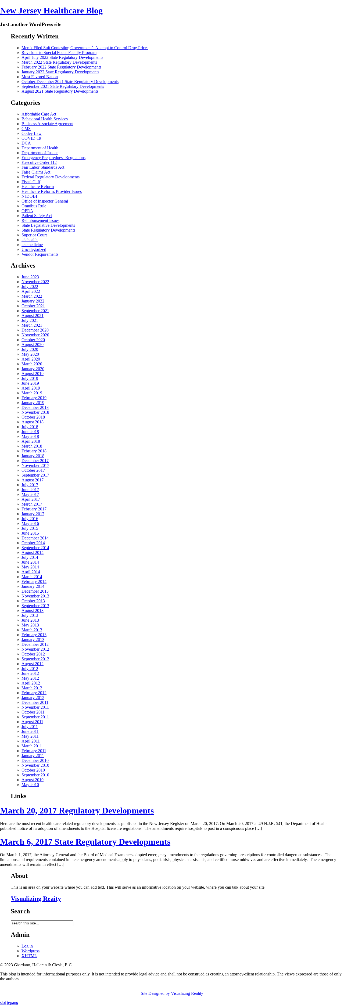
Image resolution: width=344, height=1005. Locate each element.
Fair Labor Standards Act (43, 167)
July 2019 (30, 378)
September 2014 (35, 547)
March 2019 (32, 393)
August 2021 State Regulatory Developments (60, 91)
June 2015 (30, 533)
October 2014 (33, 543)
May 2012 (30, 678)
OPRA (27, 210)
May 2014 (30, 567)
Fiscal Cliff (31, 181)
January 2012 (33, 697)
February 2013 (34, 634)
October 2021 (33, 306)
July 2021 (30, 320)
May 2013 (30, 625)
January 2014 (33, 586)
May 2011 (30, 736)
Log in (27, 946)
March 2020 (32, 364)
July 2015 (30, 528)
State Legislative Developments (48, 225)
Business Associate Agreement (47, 123)
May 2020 (30, 354)
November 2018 (35, 412)
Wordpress (31, 951)
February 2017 (34, 509)
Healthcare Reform (38, 186)
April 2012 (31, 683)
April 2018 (31, 441)
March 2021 (32, 325)
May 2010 (30, 784)
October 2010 (33, 770)
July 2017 (30, 484)
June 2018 (30, 431)
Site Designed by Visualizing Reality (172, 993)
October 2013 (33, 601)
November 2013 (35, 596)
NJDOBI (29, 196)
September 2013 (35, 605)
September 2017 (35, 475)
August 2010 (33, 779)
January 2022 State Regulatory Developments (60, 72)
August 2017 (33, 480)
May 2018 (30, 436)
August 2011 (32, 721)
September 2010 (35, 775)
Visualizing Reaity (36, 898)
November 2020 (35, 335)
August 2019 (33, 373)
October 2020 (33, 339)
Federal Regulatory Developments (51, 177)
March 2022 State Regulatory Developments (59, 62)
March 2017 (32, 504)
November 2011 (35, 707)
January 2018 (33, 455)
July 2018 (30, 426)
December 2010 (35, 760)
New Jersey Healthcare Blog (51, 10)
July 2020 (30, 349)
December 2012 (35, 644)
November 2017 (35, 465)
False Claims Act (36, 172)
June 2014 (30, 562)
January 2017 (33, 513)
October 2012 (33, 654)
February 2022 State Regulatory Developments (61, 67)
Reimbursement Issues (40, 220)
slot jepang (9, 1002)
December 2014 (35, 538)
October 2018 (33, 417)
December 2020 (35, 330)
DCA (26, 143)
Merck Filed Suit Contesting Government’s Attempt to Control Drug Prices (85, 47)
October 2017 (33, 470)
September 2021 (35, 310)
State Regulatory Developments (48, 230)
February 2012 (34, 692)
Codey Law (32, 133)
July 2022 (30, 286)
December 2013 (35, 591)
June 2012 (30, 673)
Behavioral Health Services (45, 119)
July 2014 (30, 557)
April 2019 (31, 388)
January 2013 (33, 639)
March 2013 (32, 630)
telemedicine (32, 244)
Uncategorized (34, 249)
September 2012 (35, 659)
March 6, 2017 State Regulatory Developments (85, 841)
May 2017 (30, 494)
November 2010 (35, 765)
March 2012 (32, 688)
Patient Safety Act (37, 215)
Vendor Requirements (40, 254)
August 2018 (33, 422)
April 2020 (31, 359)
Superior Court (34, 235)
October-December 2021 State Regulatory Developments (70, 81)
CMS (26, 128)
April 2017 (31, 499)
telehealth (30, 239)
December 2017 (35, 460)
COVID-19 (31, 138)
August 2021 (33, 315)
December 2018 (35, 407)
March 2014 (32, 576)
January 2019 (33, 402)
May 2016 (30, 523)
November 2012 (35, 649)
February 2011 (34, 750)
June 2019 (30, 383)
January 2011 (33, 755)
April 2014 (31, 572)
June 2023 (30, 277)
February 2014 (34, 581)
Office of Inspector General (45, 201)
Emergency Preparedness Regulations (53, 157)
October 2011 (33, 712)
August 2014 (33, 552)
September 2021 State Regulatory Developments (63, 86)
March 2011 (32, 746)
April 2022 (31, 291)
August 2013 (33, 610)
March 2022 (32, 296)
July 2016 (30, 518)
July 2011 (30, 726)
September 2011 (35, 717)
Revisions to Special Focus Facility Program (59, 52)
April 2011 (31, 741)
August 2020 (33, 344)
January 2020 (33, 368)
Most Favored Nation (40, 76)
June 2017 (30, 489)
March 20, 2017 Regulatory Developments (77, 810)
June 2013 (30, 620)
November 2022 (35, 281)
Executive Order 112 (39, 162)
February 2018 (34, 451)
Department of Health (40, 148)
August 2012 (33, 663)
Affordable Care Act (39, 114)
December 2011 (35, 702)
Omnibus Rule (34, 206)
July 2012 (30, 668)
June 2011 (30, 731)
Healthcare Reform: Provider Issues (52, 191)
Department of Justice (40, 152)
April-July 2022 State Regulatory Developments (62, 57)
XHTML (29, 955)
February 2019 (34, 397)
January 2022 (33, 301)
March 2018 (32, 446)
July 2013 (30, 615)
